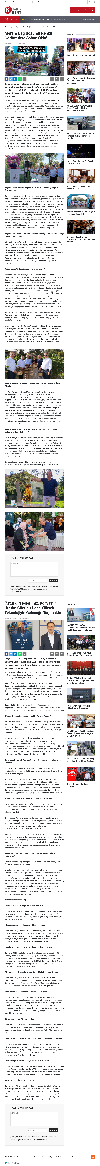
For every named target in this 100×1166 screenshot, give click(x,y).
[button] (52, 79)
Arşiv (30, 2)
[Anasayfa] (6, 2)
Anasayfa (37, 1157)
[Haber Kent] (13, 10)
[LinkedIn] (15, 79)
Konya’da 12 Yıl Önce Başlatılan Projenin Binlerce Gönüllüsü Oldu (49, 19)
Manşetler (12, 2)
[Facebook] (6, 79)
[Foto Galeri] (94, 2)
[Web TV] (90, 2)
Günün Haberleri (21, 2)
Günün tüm (88, 19)
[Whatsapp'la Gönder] (20, 79)
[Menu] (73, 10)
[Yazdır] (24, 79)
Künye (44, 1157)
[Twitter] (11, 79)
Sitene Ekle (37, 2)
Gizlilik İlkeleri (60, 1157)
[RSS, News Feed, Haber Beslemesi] (93, 1157)
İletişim (51, 1157)
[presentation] (11, 19)
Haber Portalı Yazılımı (14, 1163)
